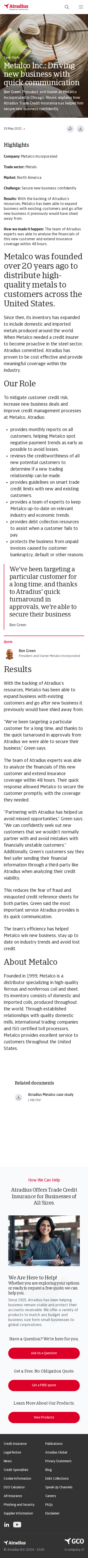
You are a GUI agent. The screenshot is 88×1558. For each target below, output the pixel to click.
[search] (67, 7)
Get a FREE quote (44, 1385)
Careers (50, 1496)
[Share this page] (70, 129)
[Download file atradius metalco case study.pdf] (18, 1097)
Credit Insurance (15, 1444)
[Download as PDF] (80, 129)
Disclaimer (52, 1513)
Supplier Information (18, 1513)
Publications (54, 1444)
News (8, 1461)
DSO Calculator (14, 1487)
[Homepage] (16, 7)
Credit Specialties (16, 1470)
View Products (44, 1417)
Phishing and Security (19, 1505)
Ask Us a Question (44, 1353)
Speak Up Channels (59, 1487)
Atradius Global (56, 1452)
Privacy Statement (58, 1461)
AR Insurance (13, 1496)
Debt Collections (57, 1479)
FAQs (49, 1505)
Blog (48, 1470)
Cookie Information (17, 1479)
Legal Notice (12, 1452)
